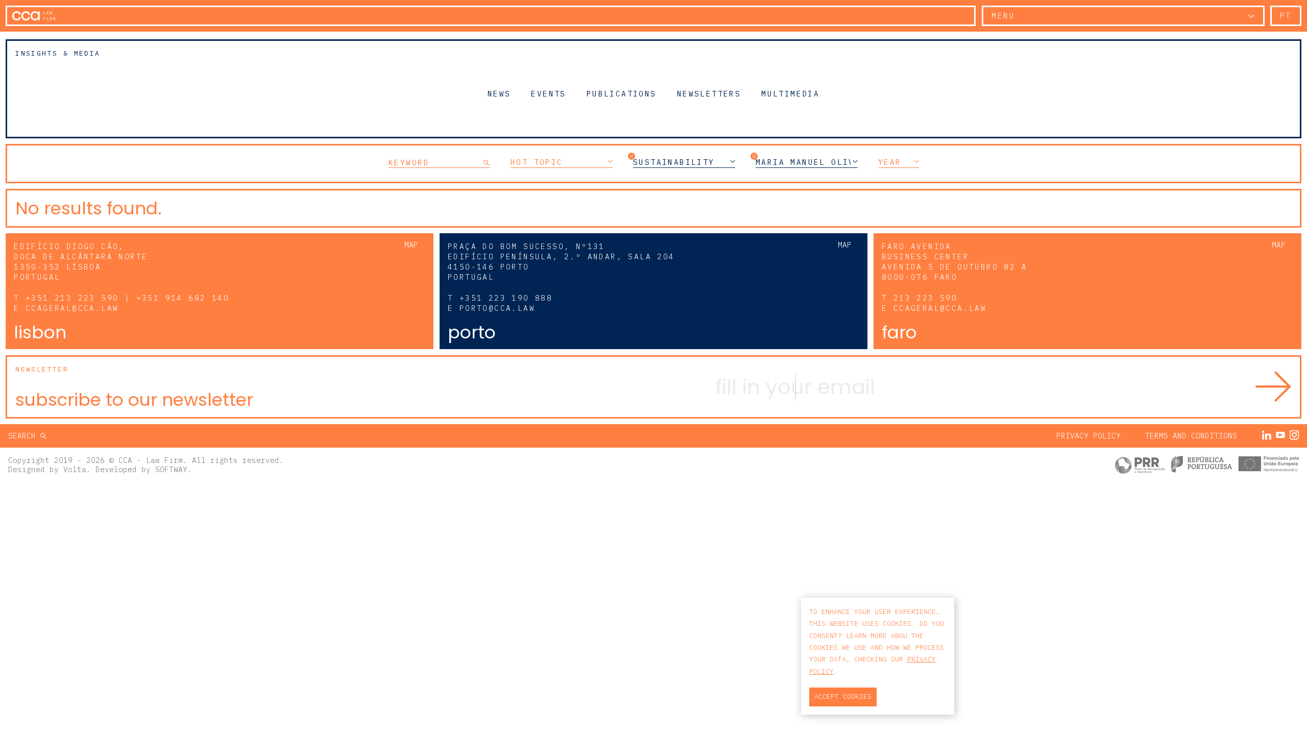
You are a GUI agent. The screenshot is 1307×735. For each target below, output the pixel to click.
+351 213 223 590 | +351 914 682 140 (127, 298)
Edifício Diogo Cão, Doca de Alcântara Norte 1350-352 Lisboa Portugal (81, 261)
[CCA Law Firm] (33, 15)
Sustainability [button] (674, 162)
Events (548, 93)
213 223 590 (925, 298)
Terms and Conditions (1191, 435)
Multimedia (790, 93)
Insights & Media (57, 53)
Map (411, 245)
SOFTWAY (171, 469)
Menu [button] (1003, 15)
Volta (74, 469)
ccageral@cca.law (72, 308)
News (499, 93)
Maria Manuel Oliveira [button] (807, 162)
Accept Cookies (843, 696)
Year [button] (890, 162)
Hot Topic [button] (537, 162)
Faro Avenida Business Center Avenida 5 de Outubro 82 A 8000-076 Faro (954, 261)
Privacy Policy (1088, 435)
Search (24, 435)
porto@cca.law (497, 308)
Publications (622, 93)
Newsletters (709, 93)
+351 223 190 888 (505, 298)
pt (1286, 15)
